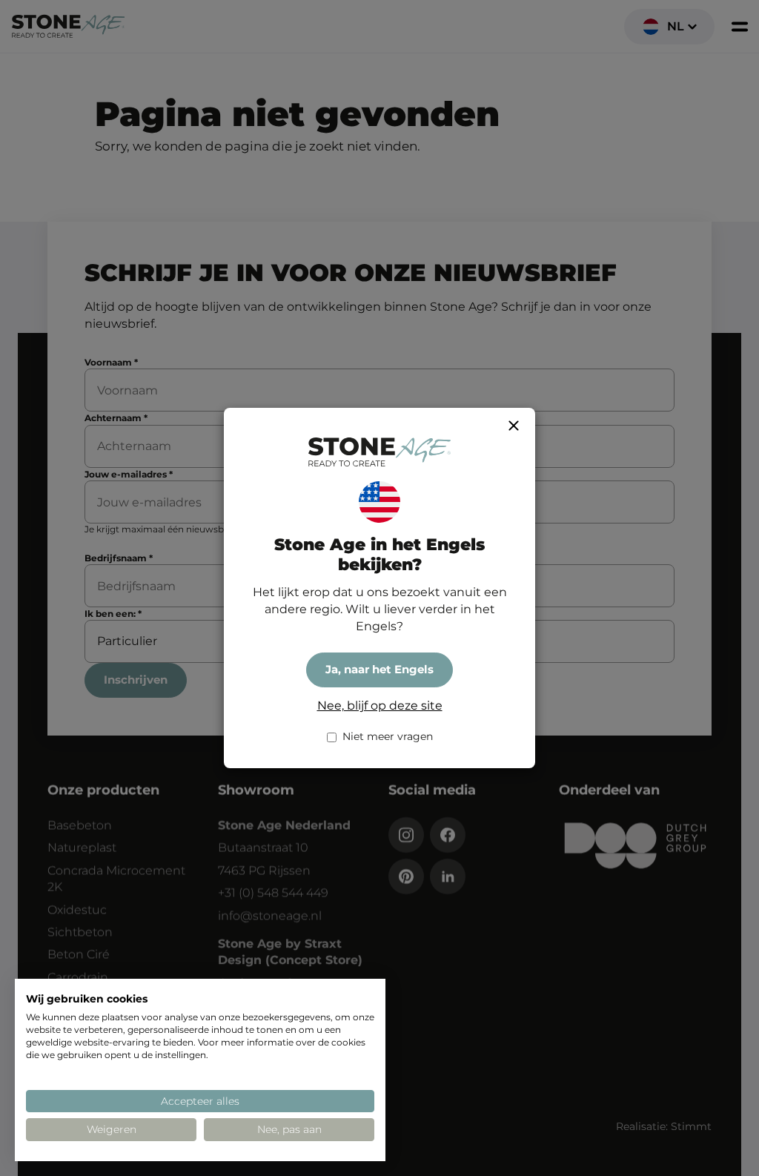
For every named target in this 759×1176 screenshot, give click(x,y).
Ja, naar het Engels (379, 669)
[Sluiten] (513, 426)
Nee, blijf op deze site (380, 705)
